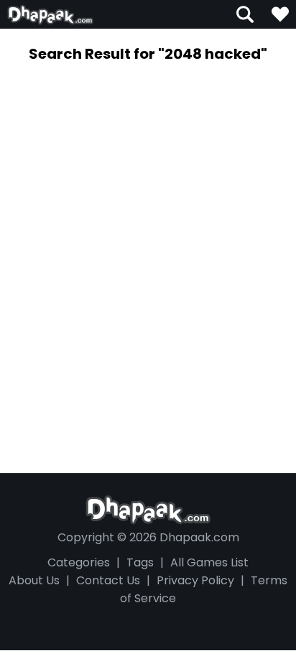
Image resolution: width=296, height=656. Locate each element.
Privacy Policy (195, 580)
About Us (34, 580)
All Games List (209, 562)
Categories (78, 562)
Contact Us (108, 580)
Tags (140, 562)
